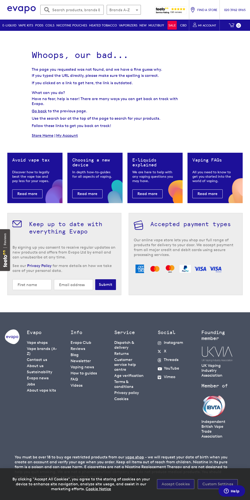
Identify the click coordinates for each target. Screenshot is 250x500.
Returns (121, 353)
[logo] (12, 342)
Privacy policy (126, 392)
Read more (27, 193)
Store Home (42, 135)
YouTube (171, 368)
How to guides (84, 373)
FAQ (74, 379)
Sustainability (39, 372)
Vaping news (82, 367)
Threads (171, 359)
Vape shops (37, 342)
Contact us (37, 359)
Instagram (173, 342)
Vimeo (169, 376)
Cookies (121, 398)
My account (207, 25)
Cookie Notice (98, 489)
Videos (77, 385)
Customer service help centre (125, 364)
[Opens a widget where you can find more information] (231, 491)
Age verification (129, 375)
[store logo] (21, 10)
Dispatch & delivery (124, 345)
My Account (67, 135)
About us (35, 365)
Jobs (31, 384)
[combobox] (72, 10)
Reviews (78, 348)
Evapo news (38, 378)
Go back (39, 111)
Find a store (207, 10)
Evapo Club (81, 342)
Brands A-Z (119, 10)
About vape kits (41, 390)
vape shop (134, 457)
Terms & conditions (123, 384)
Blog (75, 354)
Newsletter (81, 361)
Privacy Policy (39, 265)
